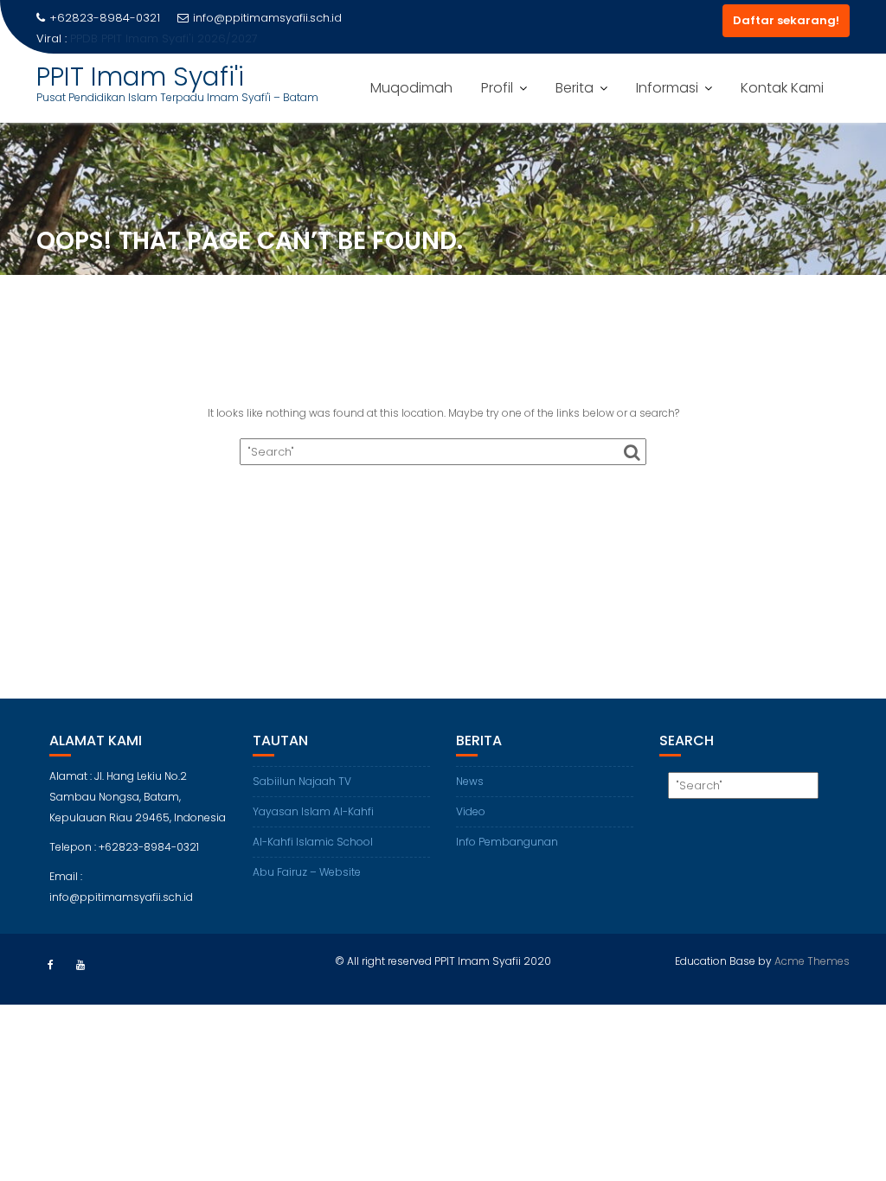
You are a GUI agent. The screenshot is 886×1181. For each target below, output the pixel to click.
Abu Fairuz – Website (307, 872)
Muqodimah (411, 88)
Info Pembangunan (507, 841)
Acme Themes (812, 961)
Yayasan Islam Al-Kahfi (313, 811)
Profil (497, 88)
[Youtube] (80, 965)
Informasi (667, 88)
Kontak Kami (782, 88)
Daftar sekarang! (786, 20)
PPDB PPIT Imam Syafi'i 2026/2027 (164, 38)
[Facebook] (50, 965)
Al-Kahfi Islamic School (313, 841)
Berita (574, 88)
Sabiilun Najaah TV (302, 781)
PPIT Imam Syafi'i (140, 76)
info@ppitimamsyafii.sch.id (267, 18)
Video (470, 811)
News (470, 781)
